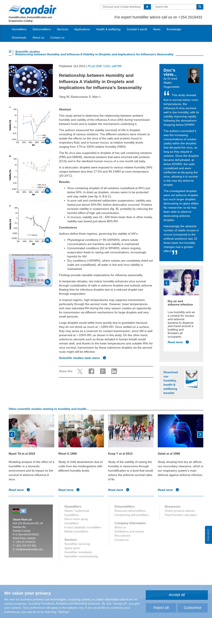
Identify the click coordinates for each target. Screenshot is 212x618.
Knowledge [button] (174, 29)
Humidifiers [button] (19, 29)
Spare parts (72, 548)
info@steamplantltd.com (29, 549)
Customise (192, 608)
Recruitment (122, 535)
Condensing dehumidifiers (131, 515)
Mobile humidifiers (76, 531)
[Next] (196, 283)
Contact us (57, 37)
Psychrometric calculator (181, 515)
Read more (176, 342)
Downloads (19, 37)
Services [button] (62, 29)
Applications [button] (82, 29)
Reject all (161, 608)
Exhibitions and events (129, 531)
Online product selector (180, 510)
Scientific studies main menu (80, 358)
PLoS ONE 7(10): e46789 (105, 66)
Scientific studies (27, 51)
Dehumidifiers (42, 29)
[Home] (10, 51)
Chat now (208, 535)
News (156, 29)
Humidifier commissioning (81, 556)
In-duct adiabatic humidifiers (82, 527)
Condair (32, 9)
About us (38, 37)
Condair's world (137, 29)
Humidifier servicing (77, 544)
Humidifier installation (78, 552)
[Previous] (167, 283)
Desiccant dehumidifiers (130, 510)
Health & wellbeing (108, 29)
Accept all (177, 595)
